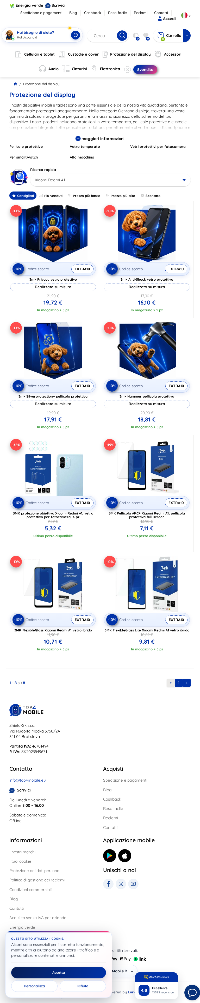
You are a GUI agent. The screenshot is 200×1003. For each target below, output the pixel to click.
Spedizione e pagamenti (41, 12)
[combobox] (110, 180)
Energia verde (29, 5)
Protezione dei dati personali (35, 870)
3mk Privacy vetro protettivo (53, 279)
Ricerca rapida (43, 169)
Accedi (169, 18)
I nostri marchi (22, 851)
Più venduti (53, 196)
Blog (73, 12)
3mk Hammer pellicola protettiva (147, 396)
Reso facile (117, 12)
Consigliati (25, 196)
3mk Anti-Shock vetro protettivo (147, 279)
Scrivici (58, 5)
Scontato (153, 196)
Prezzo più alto (123, 196)
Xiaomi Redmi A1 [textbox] (50, 179)
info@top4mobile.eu (27, 780)
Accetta (58, 973)
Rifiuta (82, 986)
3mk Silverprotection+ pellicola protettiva (53, 396)
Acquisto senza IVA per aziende (37, 917)
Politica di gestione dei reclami (37, 879)
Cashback (92, 12)
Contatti (161, 12)
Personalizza (34, 986)
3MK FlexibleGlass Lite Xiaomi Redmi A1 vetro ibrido (147, 630)
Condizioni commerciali (30, 889)
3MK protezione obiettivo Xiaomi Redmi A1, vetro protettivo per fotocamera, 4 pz (53, 515)
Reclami (140, 12)
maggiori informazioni (102, 138)
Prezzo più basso (86, 196)
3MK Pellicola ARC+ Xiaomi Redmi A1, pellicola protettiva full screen (147, 515)
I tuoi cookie (20, 861)
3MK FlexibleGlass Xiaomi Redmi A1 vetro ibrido (53, 630)
